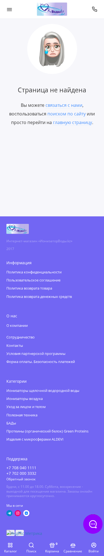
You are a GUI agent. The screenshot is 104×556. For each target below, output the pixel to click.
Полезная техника (21, 415)
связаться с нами (63, 105)
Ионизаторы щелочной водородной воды (42, 390)
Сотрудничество (20, 337)
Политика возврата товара (29, 288)
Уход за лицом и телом (26, 406)
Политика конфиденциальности (34, 272)
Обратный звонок (20, 479)
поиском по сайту (66, 114)
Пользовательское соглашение (33, 280)
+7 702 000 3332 (21, 473)
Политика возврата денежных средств (39, 296)
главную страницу (72, 122)
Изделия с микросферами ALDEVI (35, 439)
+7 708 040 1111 (21, 467)
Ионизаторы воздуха (24, 398)
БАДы (11, 423)
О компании (17, 325)
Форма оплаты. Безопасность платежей (40, 361)
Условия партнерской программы (35, 353)
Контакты (14, 345)
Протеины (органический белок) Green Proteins (47, 431)
